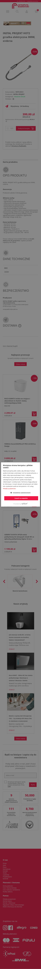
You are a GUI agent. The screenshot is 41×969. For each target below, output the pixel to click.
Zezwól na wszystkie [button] (21, 498)
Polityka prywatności (9, 488)
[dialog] (20, 484)
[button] (20, 493)
